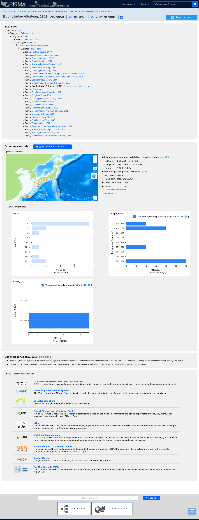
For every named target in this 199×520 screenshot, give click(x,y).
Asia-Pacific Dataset (116, 189)
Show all (112, 193)
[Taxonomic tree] (73, 503)
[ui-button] (194, 4)
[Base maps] (94, 176)
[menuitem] (128, 4)
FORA (181, 216)
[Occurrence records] (111, 503)
